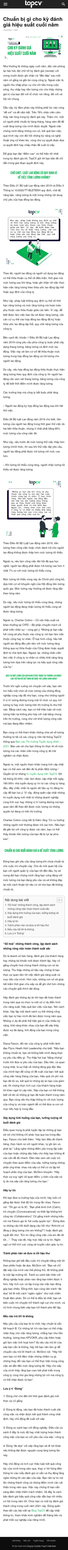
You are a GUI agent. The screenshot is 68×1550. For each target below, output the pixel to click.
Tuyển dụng (38, 1540)
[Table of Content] (59, 900)
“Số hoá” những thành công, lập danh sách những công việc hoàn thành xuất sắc (31, 907)
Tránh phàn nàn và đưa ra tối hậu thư (28, 925)
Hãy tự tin (12, 921)
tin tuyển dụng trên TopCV (41, 774)
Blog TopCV (38, 1510)
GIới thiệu (16, 1540)
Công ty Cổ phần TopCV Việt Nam (41, 1546)
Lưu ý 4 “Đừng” (15, 933)
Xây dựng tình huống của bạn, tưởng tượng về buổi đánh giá (33, 915)
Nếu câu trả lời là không (20, 929)
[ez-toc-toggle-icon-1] (58, 900)
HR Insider (51, 1540)
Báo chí (27, 1540)
